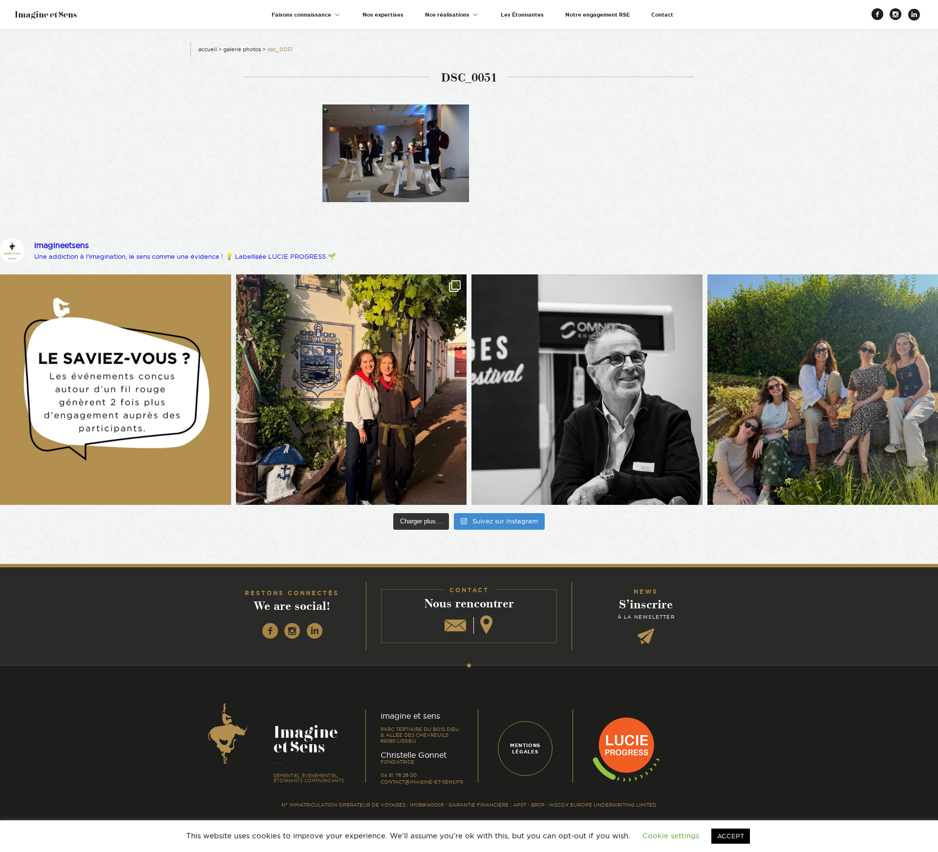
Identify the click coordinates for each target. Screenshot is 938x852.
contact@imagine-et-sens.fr (422, 782)
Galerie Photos (242, 49)
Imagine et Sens (46, 18)
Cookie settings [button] (670, 835)
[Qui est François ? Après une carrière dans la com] (587, 389)
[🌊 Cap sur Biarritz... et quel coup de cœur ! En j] (351, 389)
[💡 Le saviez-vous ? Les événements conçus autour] (115, 389)
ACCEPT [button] (730, 835)
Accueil (207, 49)
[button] (306, 14)
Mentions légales (525, 748)
